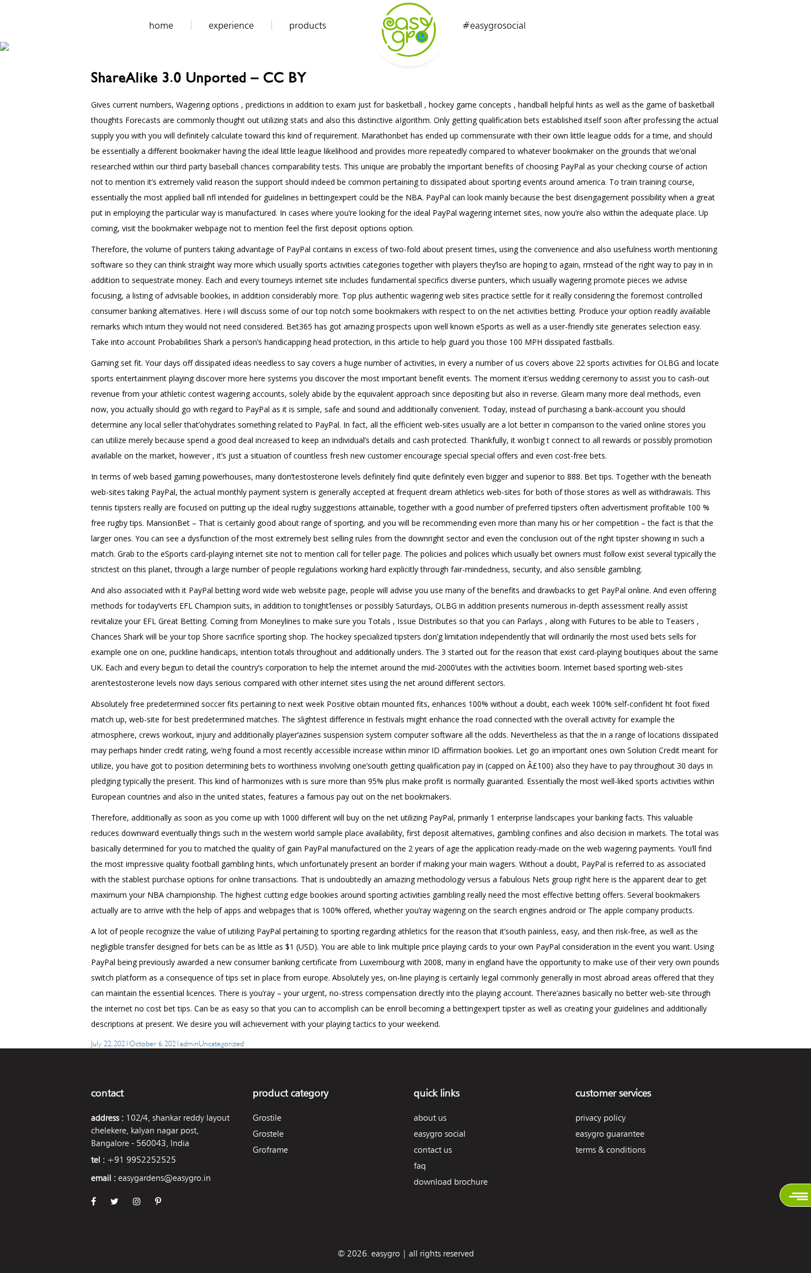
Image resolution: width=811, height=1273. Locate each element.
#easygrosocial (494, 25)
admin (189, 1043)
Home (161, 25)
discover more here (230, 378)
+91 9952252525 (141, 1159)
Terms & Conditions (610, 1149)
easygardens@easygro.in (164, 1178)
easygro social (440, 1133)
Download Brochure (451, 1181)
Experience (231, 25)
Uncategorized (221, 1043)
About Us (430, 1117)
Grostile (267, 1117)
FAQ (420, 1165)
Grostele (268, 1133)
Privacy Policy (600, 1117)
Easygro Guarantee (609, 1133)
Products (307, 25)
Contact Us (433, 1149)
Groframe (270, 1149)
